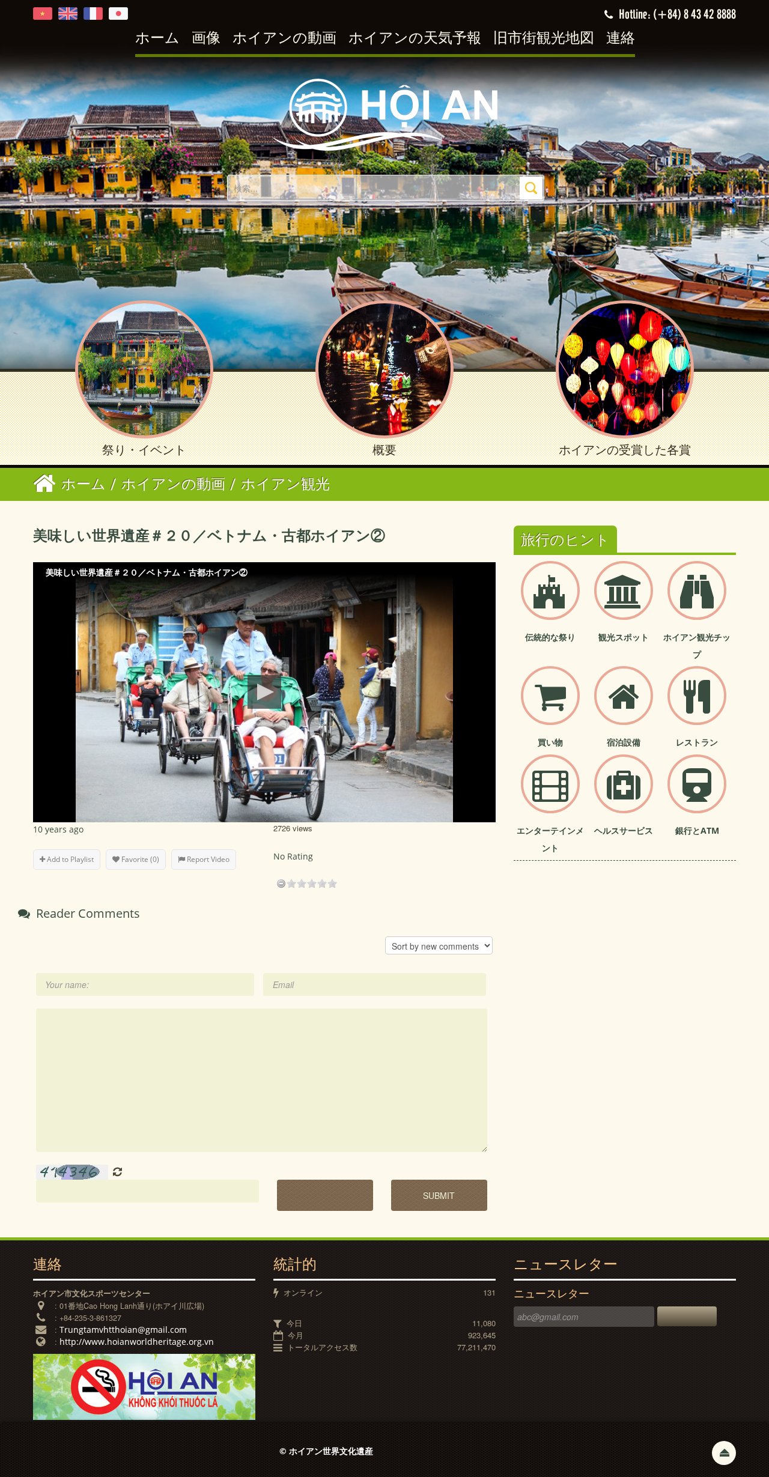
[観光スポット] (623, 600)
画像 (206, 38)
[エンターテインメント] (550, 793)
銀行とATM (697, 830)
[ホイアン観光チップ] (697, 600)
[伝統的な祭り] (550, 600)
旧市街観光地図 (543, 38)
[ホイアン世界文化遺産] (384, 114)
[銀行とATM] (696, 793)
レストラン (697, 742)
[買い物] (550, 705)
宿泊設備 (623, 742)
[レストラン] (697, 705)
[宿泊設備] (623, 705)
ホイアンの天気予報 (414, 38)
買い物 (550, 742)
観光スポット (623, 637)
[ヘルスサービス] (623, 793)
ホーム (157, 38)
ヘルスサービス (623, 830)
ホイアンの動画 (284, 38)
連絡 (620, 38)
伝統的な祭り (550, 637)
